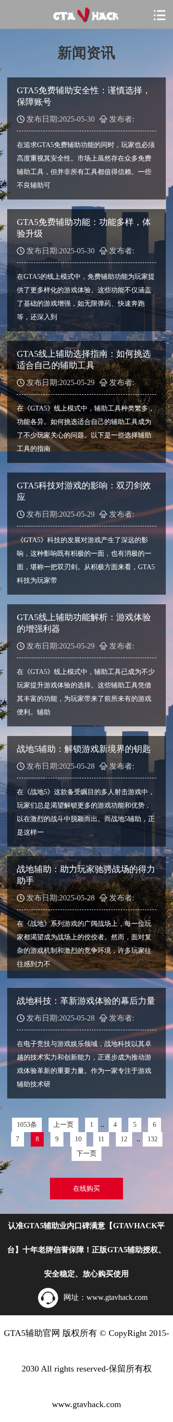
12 (124, 1139)
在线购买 (86, 1188)
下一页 (86, 1153)
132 (153, 1139)
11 (101, 1139)
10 (78, 1139)
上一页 (63, 1124)
